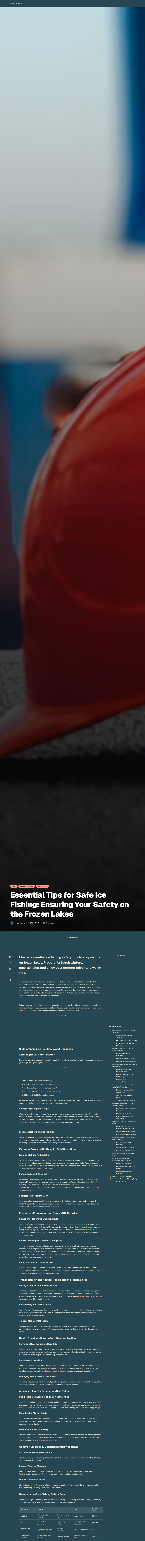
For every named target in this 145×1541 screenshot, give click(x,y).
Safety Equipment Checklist (125, 1059)
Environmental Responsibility (126, 1134)
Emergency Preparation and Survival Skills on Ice (124, 1066)
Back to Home (17, 3)
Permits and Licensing (123, 1164)
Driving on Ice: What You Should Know (124, 1091)
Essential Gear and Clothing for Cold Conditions (123, 1050)
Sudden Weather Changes (125, 1148)
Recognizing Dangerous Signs (126, 1040)
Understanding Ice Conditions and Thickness (124, 1031)
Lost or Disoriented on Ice (125, 1150)
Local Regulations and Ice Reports (125, 1044)
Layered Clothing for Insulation (123, 1055)
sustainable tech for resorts (49, 1440)
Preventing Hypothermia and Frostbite (126, 1109)
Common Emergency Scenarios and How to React (124, 1138)
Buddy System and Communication (122, 1081)
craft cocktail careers (85, 1230)
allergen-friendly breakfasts (55, 1371)
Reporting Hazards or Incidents (123, 1173)
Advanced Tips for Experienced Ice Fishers (124, 1122)
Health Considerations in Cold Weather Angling (122, 1104)
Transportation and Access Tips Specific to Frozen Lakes (123, 1086)
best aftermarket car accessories (89, 1296)
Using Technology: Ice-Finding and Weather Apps (125, 1127)
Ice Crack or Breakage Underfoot (124, 1144)
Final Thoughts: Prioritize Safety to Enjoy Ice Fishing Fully (124, 1178)
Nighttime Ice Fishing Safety (125, 1131)
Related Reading (121, 1182)
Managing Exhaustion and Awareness (125, 1117)
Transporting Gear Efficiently (126, 1100)
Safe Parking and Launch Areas (124, 1096)
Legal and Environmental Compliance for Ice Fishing (121, 1160)
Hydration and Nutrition (124, 1113)
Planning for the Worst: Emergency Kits (124, 1071)
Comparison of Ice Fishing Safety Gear (123, 1155)
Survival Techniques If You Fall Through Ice (125, 1076)
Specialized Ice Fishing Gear (126, 1062)
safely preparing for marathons (73, 1254)
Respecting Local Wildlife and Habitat (126, 1168)
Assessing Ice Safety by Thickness (124, 1036)
